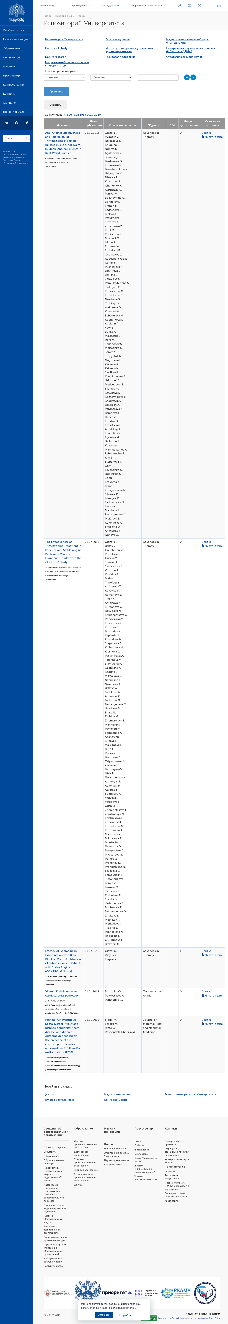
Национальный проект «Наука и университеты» (67, 64)
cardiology (49, 1009)
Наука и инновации (15, 40)
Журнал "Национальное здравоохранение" (144, 1168)
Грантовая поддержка (120, 56)
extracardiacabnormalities (55, 1062)
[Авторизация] (179, 5)
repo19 (81, 16)
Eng (219, 5)
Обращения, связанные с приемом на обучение (177, 1151)
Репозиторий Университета (64, 39)
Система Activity (56, 48)
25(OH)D (61, 1001)
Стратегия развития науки (184, 56)
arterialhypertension (53, 1005)
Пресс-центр (11, 76)
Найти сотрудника (175, 1166)
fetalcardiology (74, 1066)
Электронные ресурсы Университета (190, 1094)
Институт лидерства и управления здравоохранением (129, 50)
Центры (49, 1094)
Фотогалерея (141, 1149)
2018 (82, 114)
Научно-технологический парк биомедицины (187, 41)
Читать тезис (213, 136)
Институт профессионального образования (85, 1144)
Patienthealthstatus (52, 981)
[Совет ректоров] (205, 1293)
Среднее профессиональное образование (84, 1162)
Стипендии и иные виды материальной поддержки (55, 1208)
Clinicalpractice (51, 571)
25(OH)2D (52, 1001)
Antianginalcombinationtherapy (57, 567)
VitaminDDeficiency (71, 1013)
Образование (11, 49)
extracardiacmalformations (56, 1066)
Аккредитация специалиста (146, 5)
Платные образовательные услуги (53, 1219)
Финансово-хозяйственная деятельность (52, 1229)
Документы (50, 1151)
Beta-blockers (50, 977)
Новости (139, 1141)
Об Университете (14, 30)
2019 (90, 114)
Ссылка (206, 132)
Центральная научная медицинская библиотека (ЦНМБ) (190, 50)
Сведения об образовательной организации (56, 1132)
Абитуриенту (47, 5)
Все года (73, 114)
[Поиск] (27, 138)
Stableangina (64, 162)
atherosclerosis (69, 1005)
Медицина (9, 67)
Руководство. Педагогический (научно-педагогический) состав (53, 1174)
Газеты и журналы (118, 39)
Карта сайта (171, 1201)
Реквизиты (171, 1171)
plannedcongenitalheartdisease (58, 1070)
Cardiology (49, 158)
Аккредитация (12, 58)
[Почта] (189, 5)
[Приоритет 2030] (117, 1293)
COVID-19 (9, 103)
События (139, 1145)
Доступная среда (53, 1266)
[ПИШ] (146, 1293)
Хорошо (104, 1314)
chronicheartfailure (63, 1009)
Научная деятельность (59, 1099)
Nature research (55, 56)
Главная (47, 16)
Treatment (49, 985)
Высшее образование (86, 1170)
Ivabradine (72, 977)
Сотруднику (109, 5)
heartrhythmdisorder (53, 1013)
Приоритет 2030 (13, 112)
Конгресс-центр (13, 85)
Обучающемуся (78, 5)
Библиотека (141, 1154)
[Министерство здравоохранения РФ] (58, 1293)
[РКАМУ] (176, 1293)
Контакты (9, 94)
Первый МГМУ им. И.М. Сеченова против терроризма (177, 1185)
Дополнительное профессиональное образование (84, 1177)
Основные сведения (55, 1147)
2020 (97, 114)
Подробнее (125, 1315)
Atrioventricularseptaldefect (56, 1058)
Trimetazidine (50, 166)
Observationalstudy (63, 158)
